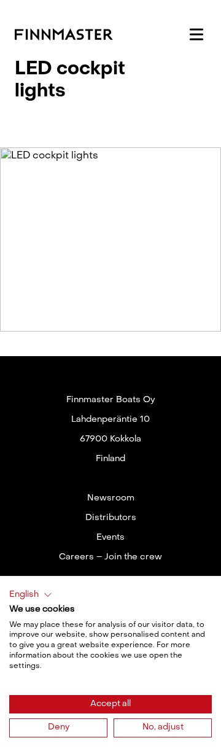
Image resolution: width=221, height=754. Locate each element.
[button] (30, 595)
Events (110, 538)
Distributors (110, 518)
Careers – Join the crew (110, 557)
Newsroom (110, 498)
